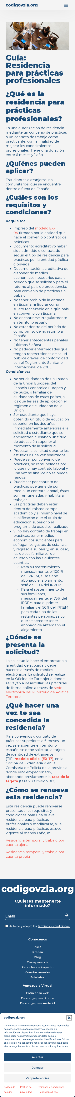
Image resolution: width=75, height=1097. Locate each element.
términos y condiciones (54, 926)
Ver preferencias (37, 1078)
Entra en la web (37, 993)
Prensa (37, 952)
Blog (37, 957)
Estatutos (37, 977)
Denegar (37, 1067)
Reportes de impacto (37, 967)
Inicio (37, 947)
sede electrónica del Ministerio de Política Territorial (37, 692)
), (35, 759)
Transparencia (37, 962)
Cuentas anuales (37, 972)
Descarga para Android (37, 1003)
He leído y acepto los (39, 926)
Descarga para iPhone (37, 998)
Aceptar (37, 1057)
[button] (69, 1018)
